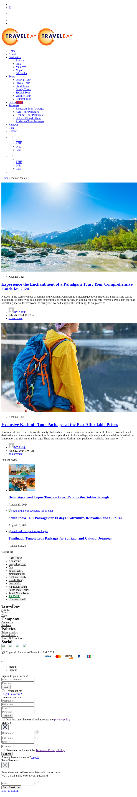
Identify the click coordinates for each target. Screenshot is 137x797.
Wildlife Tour (23, 95)
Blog (11, 127)
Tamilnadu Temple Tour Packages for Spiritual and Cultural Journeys (60, 538)
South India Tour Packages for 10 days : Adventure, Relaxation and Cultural (65, 518)
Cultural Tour (23, 98)
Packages (14, 105)
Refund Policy (9, 635)
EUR (19, 140)
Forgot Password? (11, 694)
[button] (2, 793)
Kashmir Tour (16, 276)
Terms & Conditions (12, 638)
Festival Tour (23, 79)
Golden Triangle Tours (28, 118)
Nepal (19, 70)
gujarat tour (15, 570)
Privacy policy (9, 632)
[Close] (2, 661)
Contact (13, 130)
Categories (7, 551)
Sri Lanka (21, 73)
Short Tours (22, 86)
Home (12, 50)
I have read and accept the (35, 750)
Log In (35, 757)
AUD (19, 143)
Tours (12, 76)
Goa (11, 567)
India (18, 63)
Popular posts (9, 459)
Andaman (14, 560)
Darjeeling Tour (17, 564)
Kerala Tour (15, 580)
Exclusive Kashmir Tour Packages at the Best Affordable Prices (59, 424)
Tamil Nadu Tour (18, 593)
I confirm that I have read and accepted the (37, 719)
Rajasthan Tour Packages (30, 108)
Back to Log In (10, 790)
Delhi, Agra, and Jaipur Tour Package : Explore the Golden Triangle (59, 497)
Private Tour (23, 82)
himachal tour (16, 573)
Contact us (7, 622)
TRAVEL (14, 596)
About (12, 54)
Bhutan (20, 60)
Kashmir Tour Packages (29, 114)
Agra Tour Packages (27, 111)
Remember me (13, 690)
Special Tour (23, 92)
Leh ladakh (15, 583)
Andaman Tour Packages (30, 121)
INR (18, 146)
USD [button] (11, 137)
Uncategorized (17, 599)
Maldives (21, 66)
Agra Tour (14, 557)
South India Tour (18, 589)
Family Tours (23, 89)
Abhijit (20, 311)
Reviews (13, 124)
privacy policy (62, 719)
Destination (15, 57)
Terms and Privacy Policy (50, 750)
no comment (15, 318)
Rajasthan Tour (17, 586)
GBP (18, 149)
